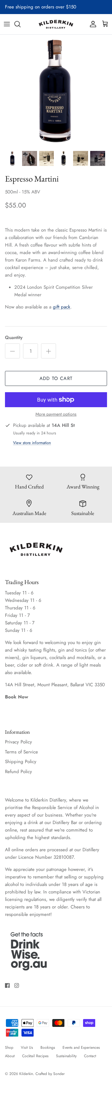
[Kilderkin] (56, 24)
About (10, 1056)
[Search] (20, 24)
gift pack (61, 306)
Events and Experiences (81, 1047)
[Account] (91, 24)
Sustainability (66, 1056)
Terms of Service (21, 751)
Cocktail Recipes (35, 1056)
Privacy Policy (18, 741)
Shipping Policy (20, 761)
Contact (90, 1056)
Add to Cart (56, 378)
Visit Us (27, 1047)
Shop (9, 1047)
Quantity (13, 337)
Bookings (47, 1047)
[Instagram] (16, 985)
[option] (56, 91)
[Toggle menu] (7, 24)
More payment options (56, 414)
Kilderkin (26, 1074)
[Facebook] (7, 985)
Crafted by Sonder (50, 1074)
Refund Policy (18, 771)
